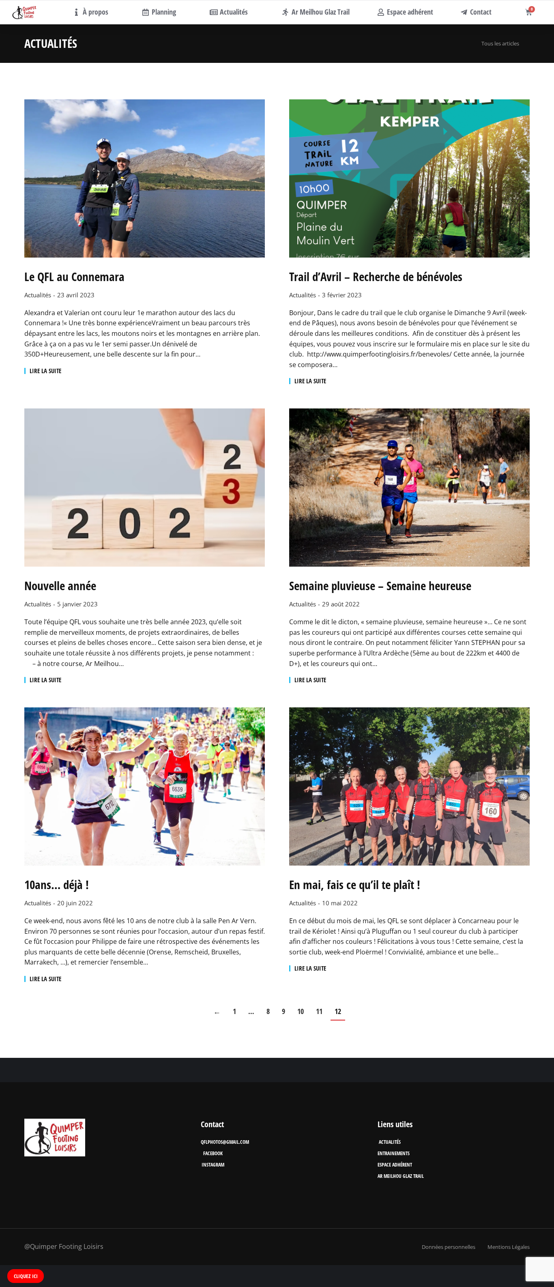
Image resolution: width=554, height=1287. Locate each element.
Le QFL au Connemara (74, 277)
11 (319, 1011)
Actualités (37, 295)
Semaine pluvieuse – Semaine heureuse (380, 586)
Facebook (213, 1153)
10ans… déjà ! (56, 885)
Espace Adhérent (395, 1164)
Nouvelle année (60, 586)
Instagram (213, 1164)
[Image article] (144, 178)
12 (338, 1011)
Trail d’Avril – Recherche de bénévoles (375, 277)
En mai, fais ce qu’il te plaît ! (354, 885)
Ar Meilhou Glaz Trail (401, 1176)
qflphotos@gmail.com (225, 1142)
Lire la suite (45, 371)
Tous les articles (500, 43)
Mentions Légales (508, 1246)
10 (300, 1011)
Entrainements (394, 1153)
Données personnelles (448, 1246)
